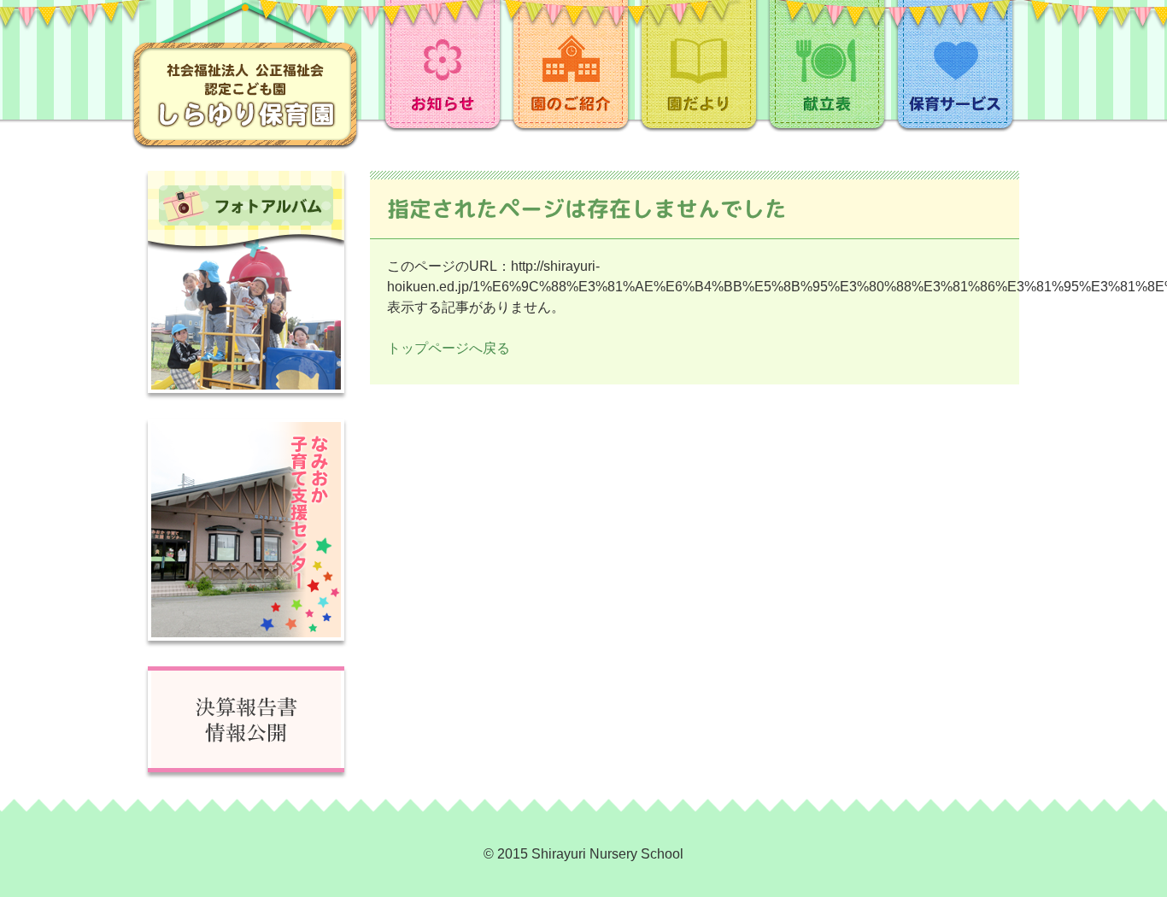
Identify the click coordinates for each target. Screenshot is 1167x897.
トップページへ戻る (448, 348)
